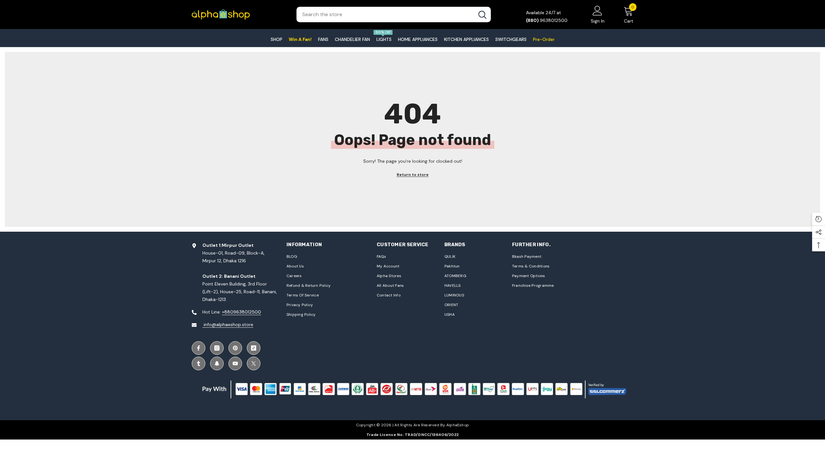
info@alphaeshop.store (227, 324)
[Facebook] (198, 348)
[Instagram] (217, 348)
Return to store (413, 174)
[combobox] (385, 14)
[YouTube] (235, 363)
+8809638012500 (241, 312)
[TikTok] (253, 348)
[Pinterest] (235, 348)
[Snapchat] (217, 363)
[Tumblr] (198, 363)
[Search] (393, 14)
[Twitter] (253, 363)
